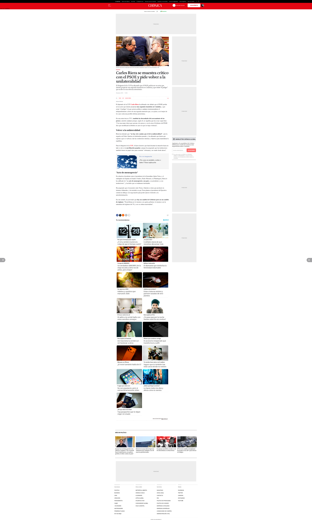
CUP (123, 98)
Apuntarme (191, 150)
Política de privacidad (164, 500)
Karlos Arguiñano (183, 1)
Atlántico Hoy (140, 500)
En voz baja (117, 513)
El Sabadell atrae (140, 1)
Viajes (116, 503)
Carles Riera (128, 98)
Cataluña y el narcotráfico (163, 1)
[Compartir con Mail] (126, 215)
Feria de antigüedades (173, 1)
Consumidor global (142, 503)
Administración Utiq (163, 513)
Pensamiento (118, 500)
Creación (117, 498)
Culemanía (139, 495)
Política (118, 69)
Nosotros (160, 490)
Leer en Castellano (5, 8)
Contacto (160, 495)
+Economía (117, 506)
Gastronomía (118, 508)
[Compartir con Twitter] (120, 215)
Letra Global (140, 498)
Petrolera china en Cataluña (150, 1)
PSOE (120, 98)
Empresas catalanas (163, 506)
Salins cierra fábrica (126, 1)
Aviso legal (160, 493)
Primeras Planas (119, 511)
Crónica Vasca (140, 493)
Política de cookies (163, 503)
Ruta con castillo (191, 1)
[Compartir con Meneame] (123, 215)
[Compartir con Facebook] (117, 215)
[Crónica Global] (156, 5)
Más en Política (120, 432)
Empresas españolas (163, 508)
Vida (115, 495)
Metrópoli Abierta (141, 490)
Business (117, 493)
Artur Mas (133, 1)
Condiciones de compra (164, 511)
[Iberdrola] (163, 11)
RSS (158, 498)
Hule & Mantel (140, 506)
